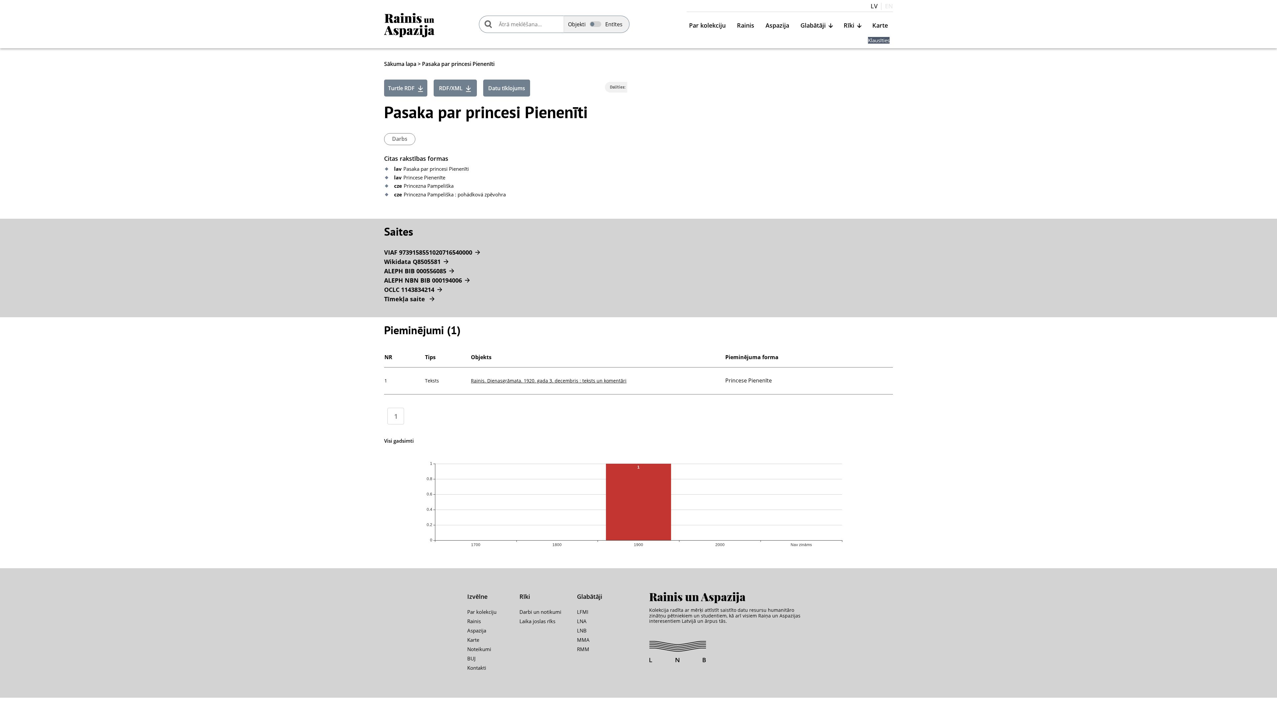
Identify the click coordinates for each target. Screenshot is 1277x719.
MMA (583, 639)
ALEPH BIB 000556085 (415, 271)
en (889, 6)
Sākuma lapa (400, 64)
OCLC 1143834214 (409, 290)
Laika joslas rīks (537, 621)
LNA (582, 621)
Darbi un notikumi (540, 611)
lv (874, 6)
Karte (880, 25)
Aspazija (777, 25)
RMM (583, 649)
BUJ (471, 658)
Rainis (745, 25)
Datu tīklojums (506, 88)
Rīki (849, 25)
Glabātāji (813, 25)
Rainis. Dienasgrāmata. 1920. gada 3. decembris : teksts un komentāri (549, 380)
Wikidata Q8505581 (412, 262)
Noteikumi (479, 649)
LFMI (582, 611)
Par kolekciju (707, 25)
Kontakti (476, 667)
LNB (582, 630)
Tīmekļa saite (405, 299)
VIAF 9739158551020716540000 (428, 252)
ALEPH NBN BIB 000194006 (423, 280)
